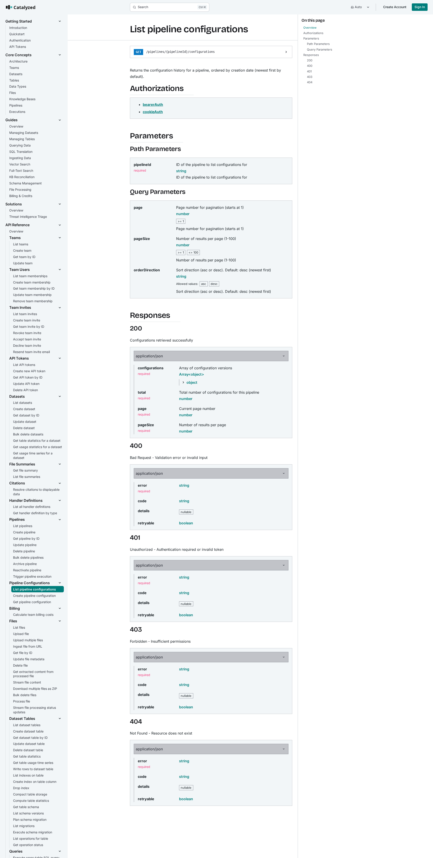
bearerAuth (153, 104)
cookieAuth (153, 111)
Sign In (420, 7)
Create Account (394, 7)
